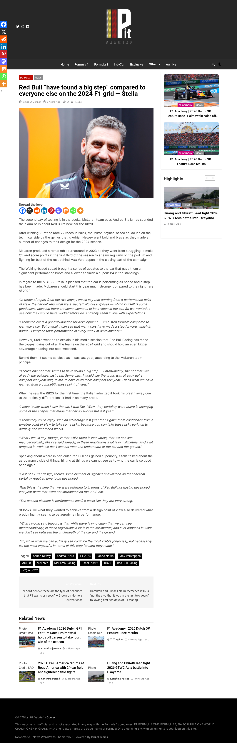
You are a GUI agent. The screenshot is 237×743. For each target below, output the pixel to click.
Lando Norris (105, 556)
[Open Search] (213, 64)
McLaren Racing (65, 563)
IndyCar (119, 64)
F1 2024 (85, 556)
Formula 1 (82, 64)
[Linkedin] (44, 210)
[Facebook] (22, 210)
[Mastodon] (58, 210)
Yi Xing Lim (116, 639)
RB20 (107, 563)
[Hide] (1, 90)
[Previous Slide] (207, 178)
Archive (171, 64)
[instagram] (22, 27)
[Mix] (66, 210)
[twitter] (17, 27)
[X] (29, 210)
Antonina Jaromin (51, 648)
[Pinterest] (51, 210)
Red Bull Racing (127, 563)
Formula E (101, 64)
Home (65, 64)
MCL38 (26, 563)
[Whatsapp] (73, 210)
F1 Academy (185, 105)
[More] (80, 210)
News (38, 77)
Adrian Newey (42, 556)
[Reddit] (37, 210)
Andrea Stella (65, 556)
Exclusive (136, 64)
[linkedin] (27, 27)
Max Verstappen (130, 556)
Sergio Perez (29, 570)
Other (153, 64)
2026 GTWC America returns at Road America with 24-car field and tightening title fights (61, 667)
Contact (51, 717)
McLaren (42, 563)
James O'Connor (32, 102)
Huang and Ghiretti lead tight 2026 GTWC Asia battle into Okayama (128, 667)
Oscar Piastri (89, 563)
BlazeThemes (99, 737)
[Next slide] (212, 178)
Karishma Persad (50, 678)
